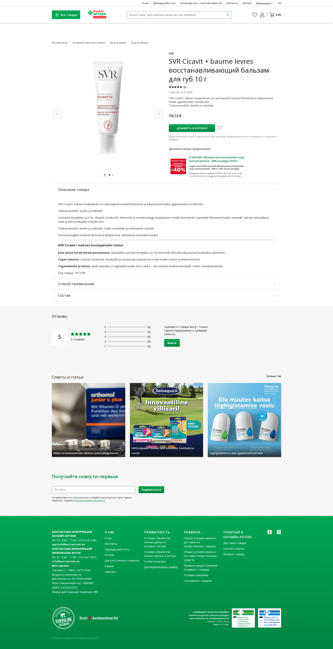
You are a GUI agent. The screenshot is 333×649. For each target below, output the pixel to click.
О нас (145, 3)
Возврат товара (234, 554)
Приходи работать (164, 3)
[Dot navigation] (109, 175)
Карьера (110, 571)
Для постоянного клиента (122, 560)
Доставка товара (234, 543)
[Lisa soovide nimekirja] (220, 128)
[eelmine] (57, 114)
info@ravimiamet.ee (219, 618)
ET (279, 3)
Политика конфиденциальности (90, 500)
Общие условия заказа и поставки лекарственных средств (200, 556)
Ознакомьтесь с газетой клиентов (201, 3)
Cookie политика (155, 561)
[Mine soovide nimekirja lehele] (254, 15)
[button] (177, 87)
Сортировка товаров (198, 581)
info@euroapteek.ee (65, 561)
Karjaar (109, 566)
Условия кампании (196, 575)
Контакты (232, 3)
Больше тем (274, 376)
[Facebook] (269, 533)
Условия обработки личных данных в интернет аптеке (157, 542)
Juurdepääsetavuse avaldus (161, 567)
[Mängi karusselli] (105, 175)
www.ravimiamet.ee (199, 618)
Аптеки (247, 3)
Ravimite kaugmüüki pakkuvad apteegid (209, 615)
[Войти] (262, 15)
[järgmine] (159, 114)
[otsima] (228, 14)
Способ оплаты (233, 548)
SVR (171, 53)
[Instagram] (279, 533)
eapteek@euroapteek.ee (68, 544)
